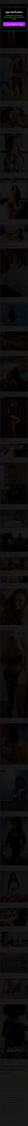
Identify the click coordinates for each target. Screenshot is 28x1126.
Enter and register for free (14, 24)
